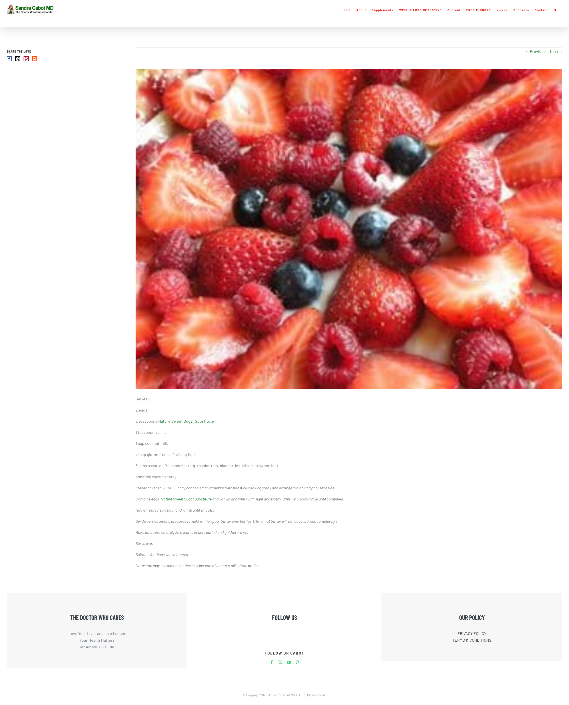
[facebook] (272, 662)
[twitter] (280, 662)
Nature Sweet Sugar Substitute (186, 421)
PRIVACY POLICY (471, 633)
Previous (538, 51)
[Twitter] (17, 58)
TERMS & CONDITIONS (472, 640)
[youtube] (289, 662)
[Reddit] (34, 58)
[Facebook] (9, 58)
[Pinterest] (26, 58)
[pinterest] (297, 662)
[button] (555, 10)
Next (554, 51)
